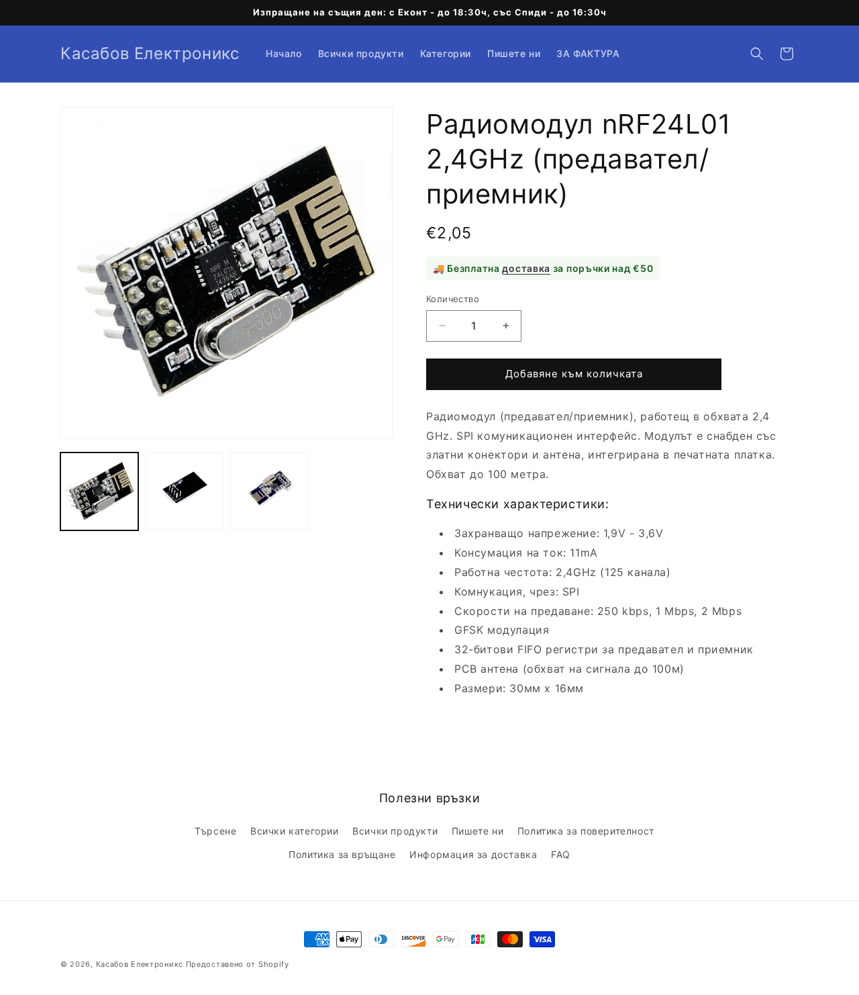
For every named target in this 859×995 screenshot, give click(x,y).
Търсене (215, 831)
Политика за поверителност (585, 831)
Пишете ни (477, 831)
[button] (757, 53)
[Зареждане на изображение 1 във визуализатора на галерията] (99, 491)
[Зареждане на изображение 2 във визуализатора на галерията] (184, 491)
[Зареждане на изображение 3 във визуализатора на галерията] (269, 491)
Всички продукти (395, 831)
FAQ (560, 854)
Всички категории (294, 831)
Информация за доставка (473, 854)
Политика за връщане (342, 854)
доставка (526, 268)
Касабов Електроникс (139, 964)
